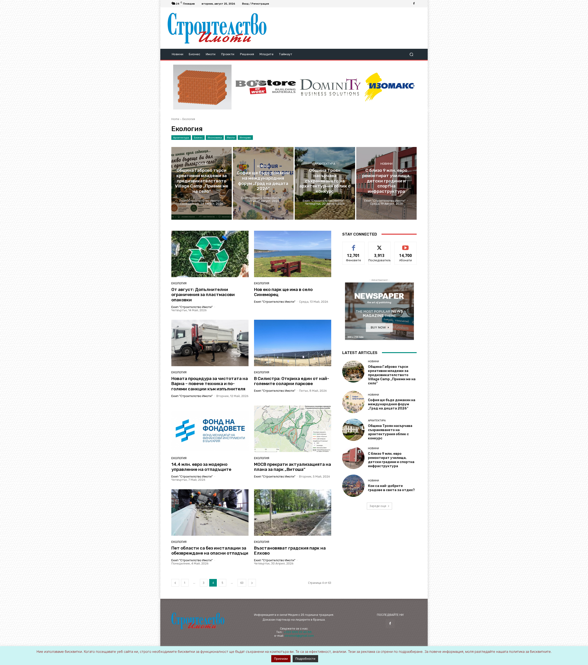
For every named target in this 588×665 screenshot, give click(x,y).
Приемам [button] (281, 658)
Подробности (305, 658)
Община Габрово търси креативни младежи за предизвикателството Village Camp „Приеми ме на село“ (392, 375)
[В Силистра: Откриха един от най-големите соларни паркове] (292, 343)
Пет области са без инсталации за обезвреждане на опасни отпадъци (209, 550)
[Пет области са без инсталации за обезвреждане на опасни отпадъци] (210, 512)
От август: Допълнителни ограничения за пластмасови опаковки (203, 295)
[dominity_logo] (330, 87)
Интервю (245, 137)
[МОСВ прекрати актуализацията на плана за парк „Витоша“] (292, 429)
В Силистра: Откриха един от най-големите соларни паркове (291, 381)
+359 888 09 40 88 (298, 632)
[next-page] (252, 583)
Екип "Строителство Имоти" (192, 307)
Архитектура (181, 137)
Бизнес (198, 137)
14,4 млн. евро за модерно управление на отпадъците (201, 467)
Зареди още (377, 506)
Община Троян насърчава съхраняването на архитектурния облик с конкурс (390, 432)
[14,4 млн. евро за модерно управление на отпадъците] (210, 429)
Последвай (379, 245)
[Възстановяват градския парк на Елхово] (292, 512)
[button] (411, 54)
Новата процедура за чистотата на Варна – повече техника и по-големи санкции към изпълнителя (209, 384)
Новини (201, 163)
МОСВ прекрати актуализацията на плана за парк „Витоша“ (292, 467)
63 (241, 583)
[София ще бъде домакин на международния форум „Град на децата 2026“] (263, 183)
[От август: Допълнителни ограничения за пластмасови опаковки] (210, 254)
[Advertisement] (345, 28)
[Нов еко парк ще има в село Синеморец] (292, 254)
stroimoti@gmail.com (299, 635)
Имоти (231, 137)
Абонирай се (405, 245)
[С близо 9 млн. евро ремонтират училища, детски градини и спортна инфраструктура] (386, 183)
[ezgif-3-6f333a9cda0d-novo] (202, 87)
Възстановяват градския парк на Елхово (290, 550)
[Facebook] (414, 3)
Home (175, 119)
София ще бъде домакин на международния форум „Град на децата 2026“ (391, 404)
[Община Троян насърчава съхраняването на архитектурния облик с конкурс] (325, 183)
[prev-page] (175, 583)
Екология (179, 283)
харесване (353, 245)
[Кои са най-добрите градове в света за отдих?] (353, 486)
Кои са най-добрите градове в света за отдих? (391, 488)
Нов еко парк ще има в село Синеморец (283, 292)
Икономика (215, 137)
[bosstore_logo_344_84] (265, 87)
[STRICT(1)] (390, 87)
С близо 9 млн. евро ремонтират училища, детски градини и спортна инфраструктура (391, 460)
